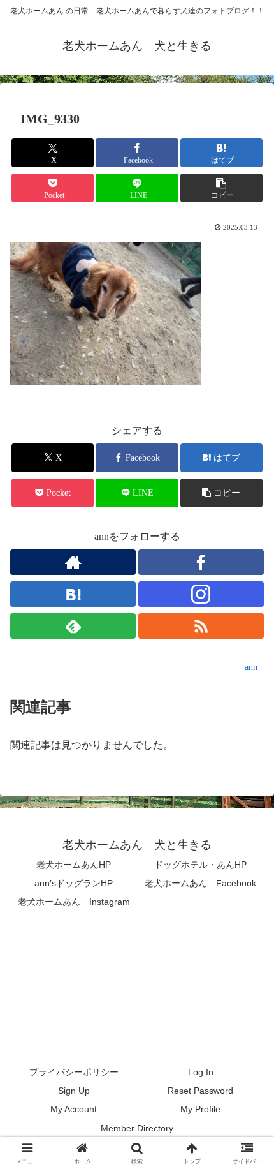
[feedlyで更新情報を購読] (73, 626)
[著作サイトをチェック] (73, 562)
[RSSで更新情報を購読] (201, 626)
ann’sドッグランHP (73, 883)
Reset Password (200, 1090)
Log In (200, 1072)
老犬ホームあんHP (73, 865)
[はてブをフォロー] (73, 594)
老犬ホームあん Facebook (200, 883)
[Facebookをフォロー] (201, 562)
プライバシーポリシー (74, 1072)
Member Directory (137, 1128)
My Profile (200, 1109)
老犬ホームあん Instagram (74, 902)
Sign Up (74, 1090)
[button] (221, 188)
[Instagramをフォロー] (201, 594)
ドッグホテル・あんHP (200, 865)
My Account (73, 1109)
